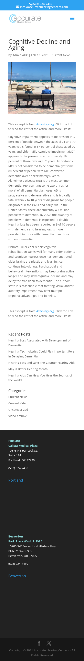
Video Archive (17, 416)
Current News (61, 55)
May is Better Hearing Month (28, 369)
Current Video (17, 403)
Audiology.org (45, 124)
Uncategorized (18, 410)
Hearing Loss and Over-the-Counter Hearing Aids (41, 363)
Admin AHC (20, 55)
